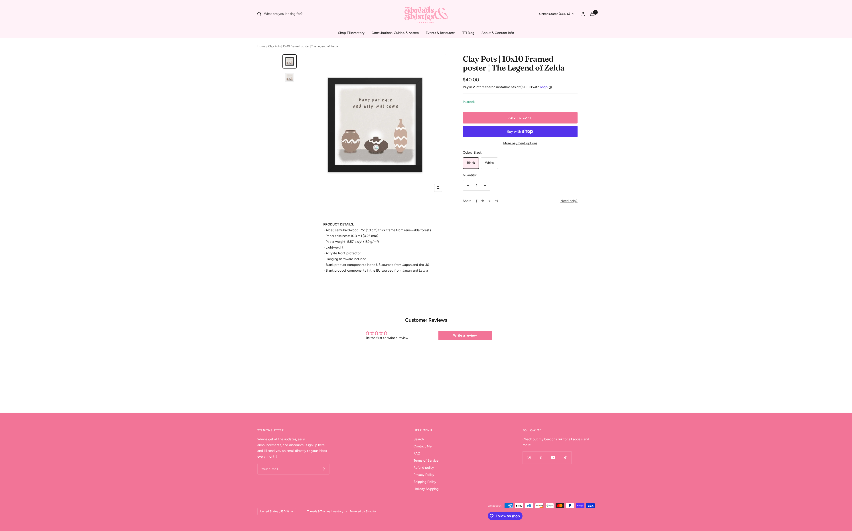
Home (261, 46)
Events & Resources (440, 33)
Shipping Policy (425, 482)
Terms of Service (426, 460)
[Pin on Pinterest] (482, 201)
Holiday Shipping (426, 489)
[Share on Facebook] (476, 201)
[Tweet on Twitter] (489, 201)
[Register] (323, 468)
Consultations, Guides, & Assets (395, 33)
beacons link (553, 439)
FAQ (417, 453)
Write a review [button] (465, 335)
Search (419, 439)
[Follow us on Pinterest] (541, 457)
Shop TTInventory (351, 33)
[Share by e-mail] (496, 201)
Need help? (569, 201)
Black (471, 163)
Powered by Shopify (362, 511)
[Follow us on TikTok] (565, 457)
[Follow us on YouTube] (553, 457)
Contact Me (423, 446)
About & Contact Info (497, 33)
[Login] (583, 14)
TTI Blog (468, 33)
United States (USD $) (554, 14)
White (489, 163)
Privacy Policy (424, 475)
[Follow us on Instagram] (529, 457)
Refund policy (424, 468)
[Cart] (592, 14)
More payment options (520, 143)
